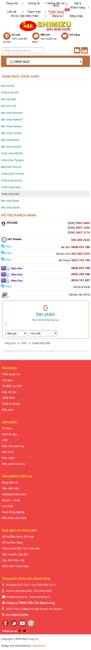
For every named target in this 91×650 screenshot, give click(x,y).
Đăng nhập (76, 16)
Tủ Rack (7, 428)
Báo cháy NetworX (11, 119)
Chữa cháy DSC (10, 194)
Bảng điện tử (10, 482)
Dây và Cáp (9, 392)
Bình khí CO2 (8, 106)
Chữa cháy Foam (11, 187)
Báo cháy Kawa (10, 200)
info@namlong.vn (17, 597)
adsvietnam (39, 645)
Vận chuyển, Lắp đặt (15, 554)
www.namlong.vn (40, 597)
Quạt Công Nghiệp (13, 512)
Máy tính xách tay (13, 446)
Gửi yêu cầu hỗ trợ (79, 294)
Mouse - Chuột (11, 500)
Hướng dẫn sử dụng (56, 4)
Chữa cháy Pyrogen (12, 160)
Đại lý (77, 3)
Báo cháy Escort (10, 207)
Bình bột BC (8, 85)
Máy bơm (8, 410)
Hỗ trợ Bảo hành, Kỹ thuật (18, 536)
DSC (24, 343)
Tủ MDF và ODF (12, 386)
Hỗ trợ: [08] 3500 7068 (24, 16)
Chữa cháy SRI (9, 92)
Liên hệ (11, 12)
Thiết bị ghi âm (11, 374)
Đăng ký (57, 16)
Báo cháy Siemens (12, 112)
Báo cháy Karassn (11, 126)
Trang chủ (12, 3)
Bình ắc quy (9, 434)
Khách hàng (77, 7)
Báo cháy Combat (11, 133)
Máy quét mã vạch (13, 464)
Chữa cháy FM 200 (12, 153)
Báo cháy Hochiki (11, 146)
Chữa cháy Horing (11, 180)
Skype (8, 246)
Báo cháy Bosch (10, 139)
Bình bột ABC (9, 99)
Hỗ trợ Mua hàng (12, 542)
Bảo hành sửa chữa (14, 518)
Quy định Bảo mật (13, 560)
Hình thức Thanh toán (15, 566)
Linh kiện (7, 506)
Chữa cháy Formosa (12, 173)
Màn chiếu (8, 458)
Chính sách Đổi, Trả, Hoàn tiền (21, 548)
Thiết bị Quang (11, 404)
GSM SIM (8, 398)
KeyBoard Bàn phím (14, 494)
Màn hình (8, 452)
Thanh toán (34, 12)
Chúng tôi (34, 3)
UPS (5, 440)
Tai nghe (7, 380)
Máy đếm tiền (10, 488)
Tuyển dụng (56, 12)
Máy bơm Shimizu (11, 166)
